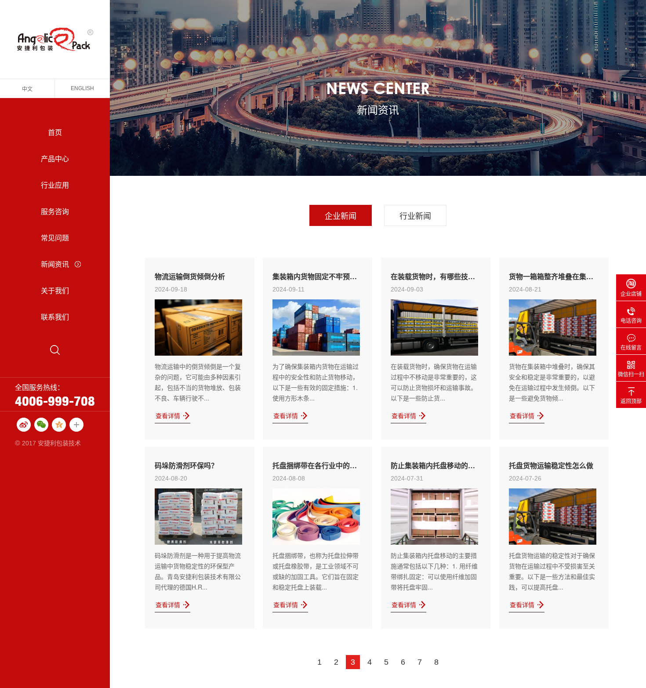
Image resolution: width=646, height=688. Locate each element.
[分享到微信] (41, 425)
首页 (55, 132)
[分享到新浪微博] (24, 425)
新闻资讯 (55, 264)
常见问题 (55, 238)
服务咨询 (55, 211)
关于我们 (55, 290)
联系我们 (55, 317)
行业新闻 (415, 215)
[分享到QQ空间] (59, 425)
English (82, 88)
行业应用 (55, 185)
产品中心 (55, 158)
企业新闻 (340, 215)
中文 (27, 88)
